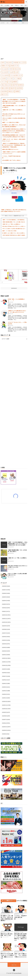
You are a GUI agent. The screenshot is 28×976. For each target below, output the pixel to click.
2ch (3, 62)
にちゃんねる (5, 75)
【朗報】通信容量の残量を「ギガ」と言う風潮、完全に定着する (13, 106)
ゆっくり (9, 78)
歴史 (13, 88)
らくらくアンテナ (17, 973)
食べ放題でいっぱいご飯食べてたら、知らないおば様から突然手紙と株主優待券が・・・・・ (13, 125)
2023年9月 (4, 712)
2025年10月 (4, 622)
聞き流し (11, 91)
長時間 (17, 91)
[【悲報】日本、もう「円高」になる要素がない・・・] (4, 560)
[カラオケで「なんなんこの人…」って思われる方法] (4, 325)
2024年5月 (4, 683)
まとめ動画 (7, 5)
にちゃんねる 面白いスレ (16, 75)
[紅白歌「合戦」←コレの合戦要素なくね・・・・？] (4, 301)
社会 (25, 5)
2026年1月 (4, 611)
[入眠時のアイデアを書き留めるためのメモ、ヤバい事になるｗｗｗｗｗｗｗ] (4, 313)
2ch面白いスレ (5, 65)
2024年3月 (4, 690)
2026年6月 (4, 593)
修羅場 (15, 81)
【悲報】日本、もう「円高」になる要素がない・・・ (12, 110)
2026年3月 (4, 604)
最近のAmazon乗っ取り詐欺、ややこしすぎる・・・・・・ (7, 935)
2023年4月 (4, 730)
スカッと (4, 81)
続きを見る (14, 193)
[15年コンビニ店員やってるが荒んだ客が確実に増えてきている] (4, 576)
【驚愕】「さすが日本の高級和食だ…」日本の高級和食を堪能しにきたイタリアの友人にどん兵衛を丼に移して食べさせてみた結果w (13, 101)
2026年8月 (4, 586)
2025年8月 (4, 629)
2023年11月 (4, 705)
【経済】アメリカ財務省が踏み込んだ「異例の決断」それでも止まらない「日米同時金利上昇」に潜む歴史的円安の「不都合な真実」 (13, 145)
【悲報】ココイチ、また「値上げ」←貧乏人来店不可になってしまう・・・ (13, 140)
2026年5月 (4, 597)
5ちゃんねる (5, 72)
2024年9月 (4, 669)
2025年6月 (4, 636)
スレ (9, 81)
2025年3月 (4, 647)
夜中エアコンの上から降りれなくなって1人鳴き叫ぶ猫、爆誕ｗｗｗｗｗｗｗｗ (7, 956)
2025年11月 (4, 618)
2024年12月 (4, 658)
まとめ (4, 78)
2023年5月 (4, 726)
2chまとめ (9, 62)
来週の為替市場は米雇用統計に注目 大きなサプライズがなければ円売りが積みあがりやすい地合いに (13, 136)
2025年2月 (4, 651)
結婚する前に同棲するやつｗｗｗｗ (10, 149)
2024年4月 (4, 687)
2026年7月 (4, 589)
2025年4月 (4, 643)
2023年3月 (4, 734)
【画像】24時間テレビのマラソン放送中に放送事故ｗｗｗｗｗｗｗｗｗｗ (13, 152)
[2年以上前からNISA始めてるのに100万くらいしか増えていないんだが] (4, 568)
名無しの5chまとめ (6, 85)
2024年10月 (4, 665)
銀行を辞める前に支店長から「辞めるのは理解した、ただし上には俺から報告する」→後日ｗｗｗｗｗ (20, 937)
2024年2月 (4, 694)
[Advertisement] (14, 41)
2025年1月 (4, 654)
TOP (1, 5)
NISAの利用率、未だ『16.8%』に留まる (11, 160)
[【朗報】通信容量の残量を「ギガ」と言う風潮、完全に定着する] (4, 552)
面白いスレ (4, 94)
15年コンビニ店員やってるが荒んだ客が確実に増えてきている (13, 119)
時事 (21, 85)
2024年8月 (4, 672)
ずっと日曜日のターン (13, 18)
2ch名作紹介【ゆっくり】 (19, 62)
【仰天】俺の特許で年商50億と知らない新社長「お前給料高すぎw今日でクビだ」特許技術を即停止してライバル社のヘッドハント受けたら (13, 131)
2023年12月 (4, 701)
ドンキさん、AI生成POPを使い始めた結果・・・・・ (11, 157)
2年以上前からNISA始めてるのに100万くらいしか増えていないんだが (13, 115)
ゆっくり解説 (17, 78)
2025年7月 (4, 633)
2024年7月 (4, 676)
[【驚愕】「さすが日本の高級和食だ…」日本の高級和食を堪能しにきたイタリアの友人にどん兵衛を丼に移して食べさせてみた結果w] (4, 545)
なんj (16, 72)
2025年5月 (4, 640)
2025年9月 (4, 625)
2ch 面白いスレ (14, 65)
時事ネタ (17, 5)
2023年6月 (4, 723)
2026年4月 (4, 600)
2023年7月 (4, 719)
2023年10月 (4, 708)
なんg (11, 72)
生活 (22, 5)
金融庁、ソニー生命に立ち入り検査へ (10, 122)
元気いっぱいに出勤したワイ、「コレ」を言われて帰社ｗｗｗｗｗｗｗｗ (20, 955)
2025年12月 (4, 615)
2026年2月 (4, 607)
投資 (12, 5)
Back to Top (14, 965)
